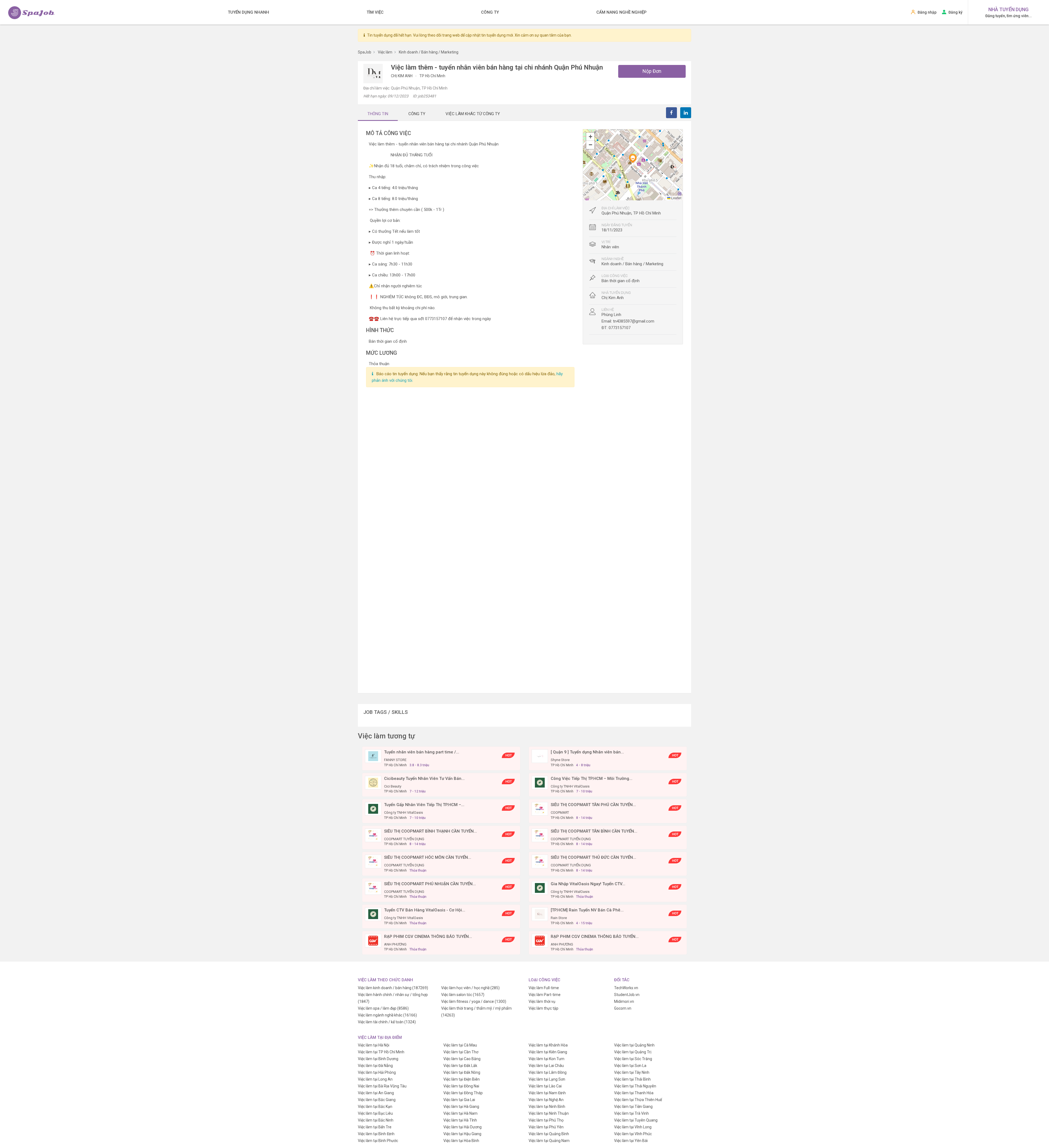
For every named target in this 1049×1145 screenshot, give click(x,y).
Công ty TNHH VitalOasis (570, 786)
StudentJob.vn (627, 994)
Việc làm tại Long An (375, 1079)
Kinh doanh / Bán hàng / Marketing (632, 263)
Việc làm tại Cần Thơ (460, 1052)
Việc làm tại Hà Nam (460, 1113)
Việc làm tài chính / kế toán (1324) (387, 1022)
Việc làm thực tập (543, 1008)
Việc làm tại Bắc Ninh (375, 1120)
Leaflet (675, 197)
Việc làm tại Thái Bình (632, 1079)
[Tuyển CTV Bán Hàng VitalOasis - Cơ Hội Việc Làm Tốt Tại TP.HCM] (373, 914)
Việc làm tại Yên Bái (631, 1140)
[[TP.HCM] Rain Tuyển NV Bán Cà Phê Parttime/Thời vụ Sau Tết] (540, 914)
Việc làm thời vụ (542, 1001)
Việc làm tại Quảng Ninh (634, 1045)
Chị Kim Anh (402, 76)
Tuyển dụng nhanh (248, 12)
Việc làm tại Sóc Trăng (633, 1059)
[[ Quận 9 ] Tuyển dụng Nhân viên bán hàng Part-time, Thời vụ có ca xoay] (540, 756)
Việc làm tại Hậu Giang (462, 1134)
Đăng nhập (927, 12)
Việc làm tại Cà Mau (460, 1045)
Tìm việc (375, 12)
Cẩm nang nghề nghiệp (621, 12)
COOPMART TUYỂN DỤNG (404, 839)
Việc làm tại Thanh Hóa (633, 1093)
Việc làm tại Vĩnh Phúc (633, 1134)
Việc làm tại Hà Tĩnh (460, 1120)
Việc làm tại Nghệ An (546, 1100)
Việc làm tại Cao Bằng (462, 1059)
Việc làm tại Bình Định (376, 1134)
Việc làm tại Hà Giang (461, 1106)
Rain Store (559, 918)
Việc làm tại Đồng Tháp (463, 1093)
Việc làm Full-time (544, 988)
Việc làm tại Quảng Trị (632, 1052)
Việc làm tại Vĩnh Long (633, 1127)
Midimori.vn (624, 1001)
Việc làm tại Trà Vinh (631, 1113)
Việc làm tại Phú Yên (546, 1127)
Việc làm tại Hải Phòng (377, 1072)
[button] (632, 158)
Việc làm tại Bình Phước (378, 1140)
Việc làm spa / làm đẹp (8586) (383, 1008)
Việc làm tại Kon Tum (546, 1059)
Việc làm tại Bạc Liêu (375, 1113)
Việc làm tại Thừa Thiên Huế (638, 1100)
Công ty (490, 12)
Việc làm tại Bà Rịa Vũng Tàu (382, 1086)
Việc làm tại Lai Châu (546, 1065)
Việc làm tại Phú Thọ (546, 1120)
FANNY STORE (395, 760)
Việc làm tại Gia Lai (459, 1100)
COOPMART (560, 812)
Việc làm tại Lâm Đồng (548, 1072)
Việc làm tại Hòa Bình (461, 1140)
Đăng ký (955, 12)
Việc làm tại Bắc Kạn (375, 1106)
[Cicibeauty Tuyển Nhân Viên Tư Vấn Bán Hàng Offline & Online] (373, 782)
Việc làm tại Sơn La (630, 1065)
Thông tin (377, 113)
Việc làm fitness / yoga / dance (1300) (473, 1001)
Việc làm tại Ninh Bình (547, 1106)
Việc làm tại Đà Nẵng (375, 1065)
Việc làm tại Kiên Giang (548, 1052)
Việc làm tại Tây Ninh (631, 1072)
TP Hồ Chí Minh (432, 76)
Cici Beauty (392, 786)
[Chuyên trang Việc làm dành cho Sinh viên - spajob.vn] (31, 12)
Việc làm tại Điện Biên (461, 1079)
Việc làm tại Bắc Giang (377, 1100)
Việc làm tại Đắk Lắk (460, 1065)
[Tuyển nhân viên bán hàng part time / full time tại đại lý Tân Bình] (373, 756)
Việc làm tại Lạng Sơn (547, 1079)
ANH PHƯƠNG (395, 944)
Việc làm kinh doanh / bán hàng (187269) (393, 988)
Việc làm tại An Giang (376, 1093)
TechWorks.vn (626, 988)
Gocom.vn (622, 1008)
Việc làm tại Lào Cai (545, 1086)
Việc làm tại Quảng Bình (549, 1134)
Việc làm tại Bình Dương (378, 1059)
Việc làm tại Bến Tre (374, 1127)
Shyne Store (560, 760)
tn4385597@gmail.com (633, 321)
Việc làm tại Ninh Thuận (549, 1113)
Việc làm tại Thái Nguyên (635, 1086)
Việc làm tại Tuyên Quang (636, 1120)
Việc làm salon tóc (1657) (462, 994)
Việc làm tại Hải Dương (462, 1127)
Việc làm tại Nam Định (547, 1093)
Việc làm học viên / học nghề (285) (470, 988)
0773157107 (619, 327)
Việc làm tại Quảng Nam (549, 1140)
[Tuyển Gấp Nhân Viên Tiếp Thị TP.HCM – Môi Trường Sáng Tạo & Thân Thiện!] (373, 808)
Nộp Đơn (652, 71)
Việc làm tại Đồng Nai (461, 1086)
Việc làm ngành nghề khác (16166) (387, 1015)
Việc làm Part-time (545, 994)
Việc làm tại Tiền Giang (633, 1106)
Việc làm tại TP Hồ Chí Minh (381, 1052)
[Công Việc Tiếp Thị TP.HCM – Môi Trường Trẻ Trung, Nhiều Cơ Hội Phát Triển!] (540, 782)
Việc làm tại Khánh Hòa (548, 1045)
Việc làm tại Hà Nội (373, 1045)
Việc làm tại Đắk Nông (461, 1072)
